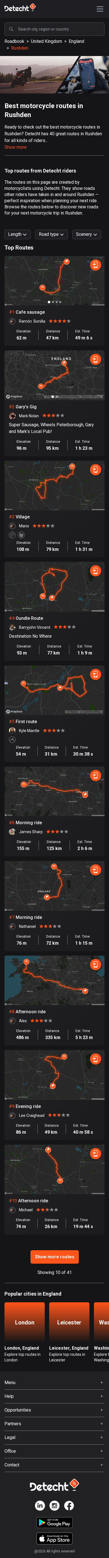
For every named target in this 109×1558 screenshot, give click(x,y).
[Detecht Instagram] (54, 1507)
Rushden (19, 48)
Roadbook (14, 41)
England (76, 41)
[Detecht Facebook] (69, 1507)
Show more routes (54, 1256)
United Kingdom (46, 41)
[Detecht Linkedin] (40, 1507)
